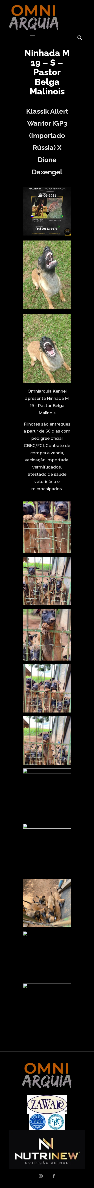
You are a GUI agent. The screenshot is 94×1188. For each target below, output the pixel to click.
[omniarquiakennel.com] (34, 17)
